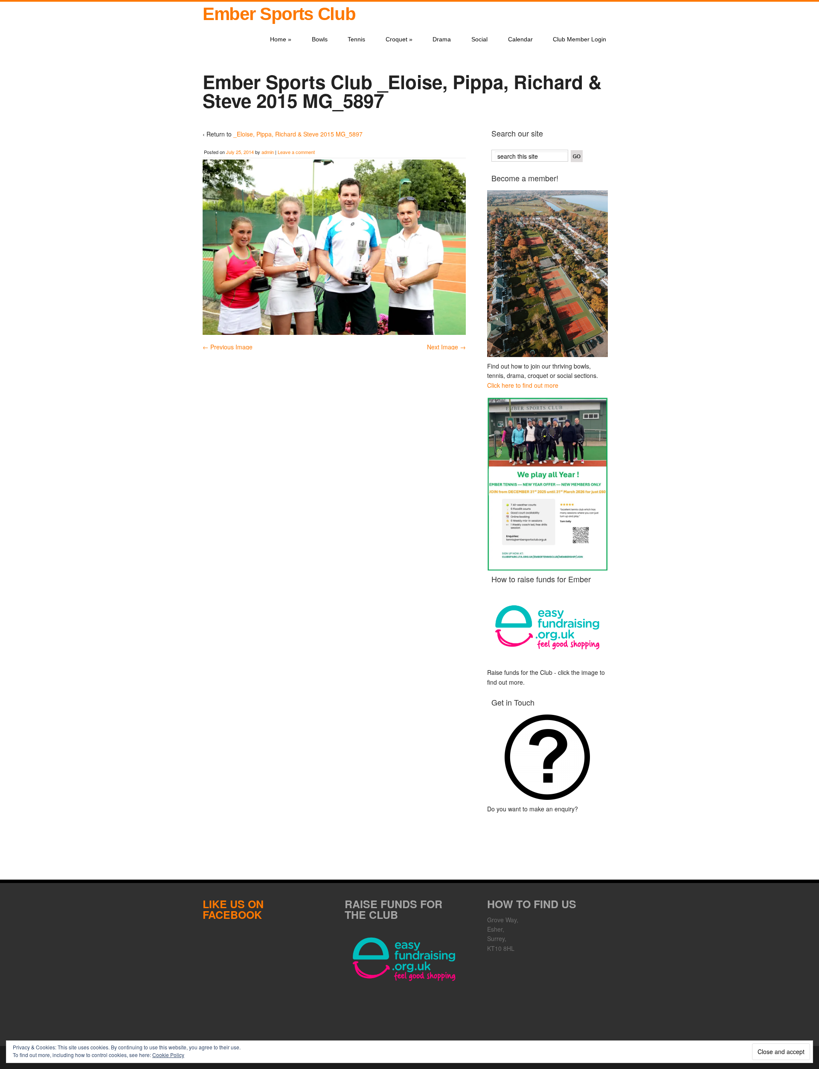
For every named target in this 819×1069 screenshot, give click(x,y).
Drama (442, 39)
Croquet (399, 39)
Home (280, 39)
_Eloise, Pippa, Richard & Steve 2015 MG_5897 (298, 134)
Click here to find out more (522, 385)
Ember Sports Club (279, 14)
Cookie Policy (168, 1054)
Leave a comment (296, 151)
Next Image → (446, 347)
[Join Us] (547, 273)
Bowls (320, 39)
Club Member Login (579, 39)
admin (267, 151)
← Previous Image (228, 347)
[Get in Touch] (547, 757)
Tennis (356, 39)
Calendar (520, 39)
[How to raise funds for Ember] (547, 627)
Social (479, 39)
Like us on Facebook (233, 909)
